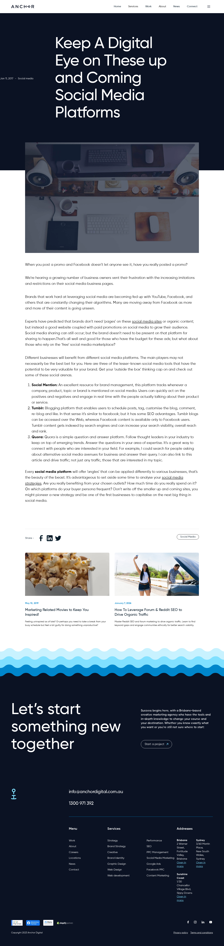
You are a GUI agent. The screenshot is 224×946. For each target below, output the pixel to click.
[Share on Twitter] (58, 538)
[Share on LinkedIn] (50, 538)
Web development (118, 875)
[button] (133, 6)
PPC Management (157, 852)
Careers (73, 852)
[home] (22, 6)
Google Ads (154, 864)
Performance (154, 840)
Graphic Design (116, 864)
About (72, 846)
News (72, 864)
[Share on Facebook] (41, 538)
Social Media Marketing (160, 858)
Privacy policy (180, 933)
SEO (149, 846)
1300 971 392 (81, 803)
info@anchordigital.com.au (96, 791)
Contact (74, 869)
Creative (112, 852)
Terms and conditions (201, 933)
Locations (75, 858)
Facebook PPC (155, 869)
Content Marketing (158, 875)
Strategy (112, 840)
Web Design (114, 869)
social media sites (147, 321)
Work (72, 840)
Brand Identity (115, 858)
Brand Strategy (116, 846)
